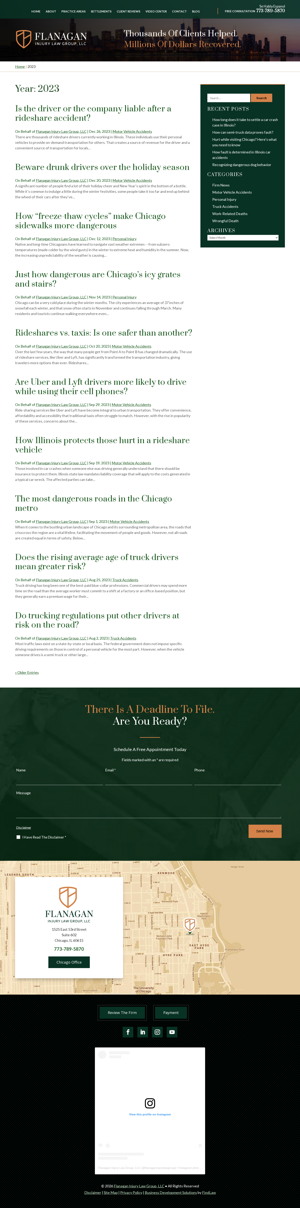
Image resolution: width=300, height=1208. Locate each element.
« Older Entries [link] (27, 672)
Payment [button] (171, 1012)
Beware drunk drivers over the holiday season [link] (102, 167)
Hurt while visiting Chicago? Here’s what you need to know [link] (244, 142)
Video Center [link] (156, 11)
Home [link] (35, 11)
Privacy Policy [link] (131, 1192)
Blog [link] (196, 11)
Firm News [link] (221, 185)
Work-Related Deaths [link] (230, 213)
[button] (128, 1032)
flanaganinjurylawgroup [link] (160, 1167)
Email (110, 770)
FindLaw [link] (209, 1192)
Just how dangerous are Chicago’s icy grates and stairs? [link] (98, 280)
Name (21, 770)
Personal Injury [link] (124, 238)
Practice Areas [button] (73, 11)
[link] (51, 39)
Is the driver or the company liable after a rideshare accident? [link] (93, 114)
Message (23, 793)
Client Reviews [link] (128, 11)
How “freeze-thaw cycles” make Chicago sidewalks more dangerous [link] (90, 221)
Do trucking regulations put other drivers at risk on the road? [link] (97, 621)
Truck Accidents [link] (125, 580)
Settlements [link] (101, 11)
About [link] (51, 11)
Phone (199, 770)
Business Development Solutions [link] (171, 1192)
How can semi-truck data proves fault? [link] (242, 132)
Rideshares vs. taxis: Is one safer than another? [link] (103, 333)
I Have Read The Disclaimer (44, 837)
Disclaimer (23, 827)
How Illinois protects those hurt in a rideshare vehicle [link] (102, 445)
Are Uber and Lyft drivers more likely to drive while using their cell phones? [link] (101, 387)
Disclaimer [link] (92, 1192)
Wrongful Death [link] (225, 221)
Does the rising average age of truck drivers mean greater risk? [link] (97, 562)
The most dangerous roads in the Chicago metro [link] (93, 504)
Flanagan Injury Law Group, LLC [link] (61, 131)
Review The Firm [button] (122, 1012)
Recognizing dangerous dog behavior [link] (241, 164)
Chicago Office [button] (69, 962)
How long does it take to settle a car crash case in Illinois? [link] (245, 122)
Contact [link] (179, 11)
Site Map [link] (111, 1192)
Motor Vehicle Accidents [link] (132, 131)
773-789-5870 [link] (270, 11)
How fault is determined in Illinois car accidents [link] (241, 155)
